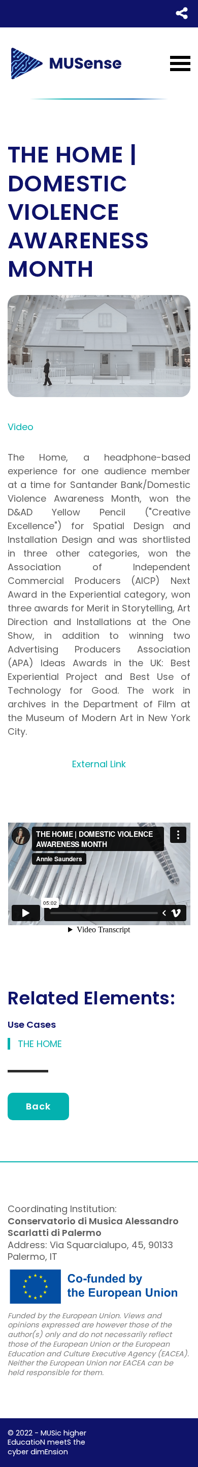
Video (21, 427)
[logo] (66, 63)
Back (38, 1106)
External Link (99, 764)
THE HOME (40, 1043)
